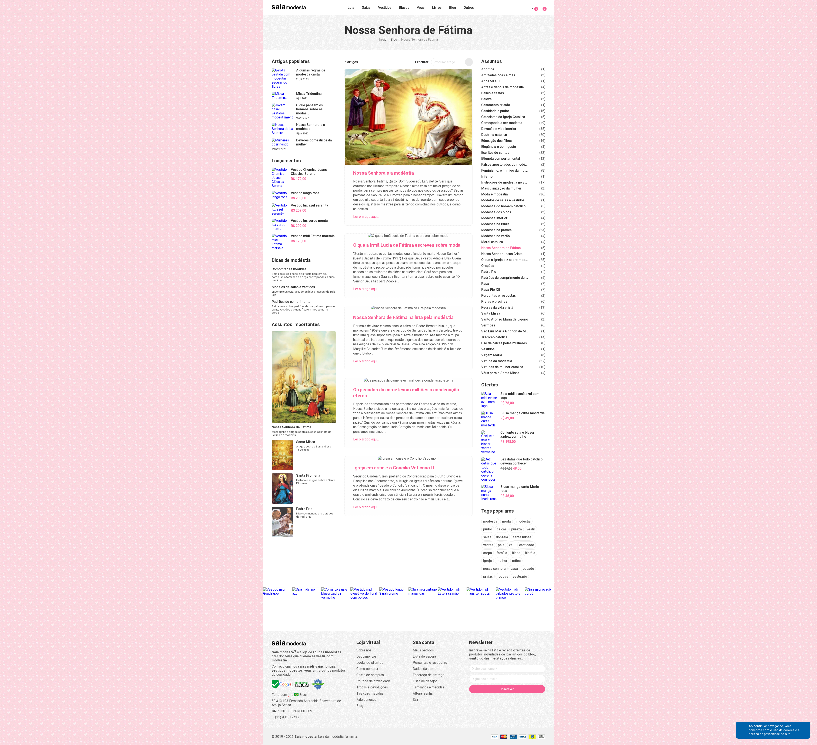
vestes (488, 545)
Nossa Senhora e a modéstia (383, 173)
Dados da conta (424, 669)
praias (488, 576)
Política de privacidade (373, 681)
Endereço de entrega (428, 675)
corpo (487, 553)
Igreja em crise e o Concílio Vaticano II (393, 467)
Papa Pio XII (490, 290)
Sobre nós (363, 650)
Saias (366, 8)
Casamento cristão (495, 105)
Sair (415, 700)
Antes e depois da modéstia (502, 87)
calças (502, 529)
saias (487, 537)
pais (501, 545)
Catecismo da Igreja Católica (503, 117)
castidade (526, 545)
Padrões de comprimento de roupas (504, 278)
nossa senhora (494, 569)
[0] (542, 7)
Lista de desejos (425, 681)
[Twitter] (491, 698)
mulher (502, 561)
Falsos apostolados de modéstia (504, 164)
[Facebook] (483, 698)
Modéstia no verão (495, 236)
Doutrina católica (494, 135)
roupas (502, 576)
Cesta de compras (370, 675)
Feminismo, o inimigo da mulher (504, 170)
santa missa (522, 537)
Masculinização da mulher (501, 188)
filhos (516, 553)
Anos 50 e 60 (491, 81)
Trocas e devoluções (372, 687)
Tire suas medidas (369, 693)
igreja (487, 561)
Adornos (487, 69)
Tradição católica (494, 337)
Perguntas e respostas (498, 295)
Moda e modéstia (494, 194)
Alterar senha (423, 693)
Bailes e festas (492, 93)
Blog (452, 8)
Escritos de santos (495, 153)
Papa (485, 284)
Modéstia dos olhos (496, 212)
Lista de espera (424, 656)
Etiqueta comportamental (500, 159)
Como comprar (367, 669)
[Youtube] (515, 698)
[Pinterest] (507, 698)
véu (511, 545)
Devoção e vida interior (498, 129)
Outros (469, 8)
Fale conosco (366, 700)
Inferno (487, 176)
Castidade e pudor (495, 111)
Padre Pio (488, 272)
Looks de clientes (369, 663)
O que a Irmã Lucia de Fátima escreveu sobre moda (406, 245)
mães (516, 561)
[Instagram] (499, 698)
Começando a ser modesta (501, 123)
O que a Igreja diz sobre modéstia (504, 260)
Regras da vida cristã (497, 307)
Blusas (404, 8)
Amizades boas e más (498, 75)
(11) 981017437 (286, 717)
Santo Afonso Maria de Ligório (504, 319)
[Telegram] (531, 698)
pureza (516, 529)
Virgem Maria (491, 355)
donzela (502, 537)
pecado (528, 569)
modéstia (490, 521)
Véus (420, 8)
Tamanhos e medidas (428, 687)
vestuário (520, 576)
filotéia (530, 553)
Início (383, 39)
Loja (351, 8)
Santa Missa (490, 313)
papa (514, 569)
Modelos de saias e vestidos (502, 200)
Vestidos (384, 8)
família (502, 553)
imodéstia (523, 521)
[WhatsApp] (523, 698)
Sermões (488, 325)
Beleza (486, 99)
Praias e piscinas (494, 301)
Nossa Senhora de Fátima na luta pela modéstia (403, 317)
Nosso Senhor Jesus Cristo (502, 254)
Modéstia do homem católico (503, 206)
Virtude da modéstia (496, 361)
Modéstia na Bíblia (495, 224)
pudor (487, 529)
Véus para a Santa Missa (500, 373)
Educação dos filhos (496, 141)
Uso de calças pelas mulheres (504, 343)
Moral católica (492, 242)
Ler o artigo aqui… (366, 217)
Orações (487, 266)
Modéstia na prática (496, 230)
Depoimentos (366, 656)
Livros (436, 8)
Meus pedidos (423, 650)
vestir (531, 529)
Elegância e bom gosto (498, 147)
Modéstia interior (494, 218)
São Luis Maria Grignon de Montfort (504, 331)
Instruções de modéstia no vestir (504, 182)
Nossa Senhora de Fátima (501, 248)
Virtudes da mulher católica (502, 367)
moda (506, 521)
